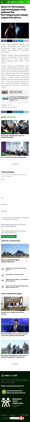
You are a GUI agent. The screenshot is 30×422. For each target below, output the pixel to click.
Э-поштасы (4, 204)
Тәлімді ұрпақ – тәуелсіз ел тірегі (14, 274)
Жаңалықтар (5, 154)
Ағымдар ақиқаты (7, 132)
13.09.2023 (3, 20)
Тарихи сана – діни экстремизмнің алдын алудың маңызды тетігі (16, 286)
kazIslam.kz (6, 418)
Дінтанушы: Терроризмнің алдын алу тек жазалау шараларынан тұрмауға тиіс (19, 98)
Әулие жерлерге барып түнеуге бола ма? (10, 261)
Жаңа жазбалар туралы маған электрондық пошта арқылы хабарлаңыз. (13, 231)
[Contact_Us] (21, 418)
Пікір (3, 179)
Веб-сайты (4, 211)
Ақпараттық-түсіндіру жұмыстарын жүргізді (15, 92)
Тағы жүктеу (15, 164)
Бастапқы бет (4, 415)
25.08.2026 (12, 94)
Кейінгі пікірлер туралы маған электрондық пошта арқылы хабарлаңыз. (13, 225)
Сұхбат (4, 331)
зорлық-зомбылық (12, 107)
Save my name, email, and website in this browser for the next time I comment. (16, 218)
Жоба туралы (13, 415)
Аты (2, 198)
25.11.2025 (4, 159)
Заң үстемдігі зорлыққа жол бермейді (13, 157)
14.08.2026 (4, 139)
